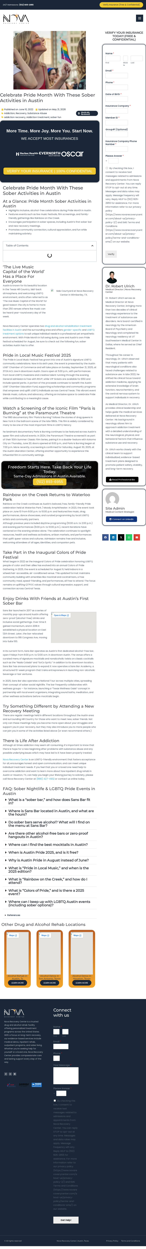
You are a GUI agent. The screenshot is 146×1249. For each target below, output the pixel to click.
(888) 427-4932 (45, 778)
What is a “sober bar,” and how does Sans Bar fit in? (49, 801)
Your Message (62, 1065)
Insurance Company (118, 106)
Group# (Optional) (117, 129)
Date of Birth (114, 94)
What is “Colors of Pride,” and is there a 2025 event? (46, 892)
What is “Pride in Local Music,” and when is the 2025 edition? (48, 869)
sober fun (55, 117)
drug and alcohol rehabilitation (62, 326)
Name (110, 53)
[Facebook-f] (5, 1074)
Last (132, 63)
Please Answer (115, 156)
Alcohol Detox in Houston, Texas (81, 977)
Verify (111, 254)
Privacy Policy (112, 1241)
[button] (92, 246)
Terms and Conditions (130, 1241)
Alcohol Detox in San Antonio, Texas (50, 977)
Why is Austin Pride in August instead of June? (48, 860)
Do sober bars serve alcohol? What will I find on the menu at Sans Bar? (49, 824)
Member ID (112, 117)
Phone (110, 82)
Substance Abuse (37, 113)
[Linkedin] (14, 1074)
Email (109, 70)
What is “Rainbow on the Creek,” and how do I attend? (47, 881)
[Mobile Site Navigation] (139, 18)
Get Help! (66, 1220)
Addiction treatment (37, 117)
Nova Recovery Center (15, 759)
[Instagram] (10, 1074)
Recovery (21, 113)
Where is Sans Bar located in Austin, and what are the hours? (51, 812)
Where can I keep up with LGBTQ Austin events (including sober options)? (49, 903)
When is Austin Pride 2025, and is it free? (43, 852)
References (13, 915)
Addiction (9, 113)
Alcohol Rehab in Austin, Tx (17, 977)
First (107, 63)
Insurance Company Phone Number (121, 143)
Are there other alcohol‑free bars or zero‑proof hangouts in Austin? (48, 835)
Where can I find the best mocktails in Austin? (48, 845)
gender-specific (72, 329)
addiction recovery (14, 117)
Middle (125, 64)
